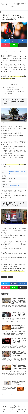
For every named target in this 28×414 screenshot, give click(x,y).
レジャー (11, 277)
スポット (5, 277)
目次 (12, 84)
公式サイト (6, 122)
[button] (22, 45)
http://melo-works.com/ (14, 185)
